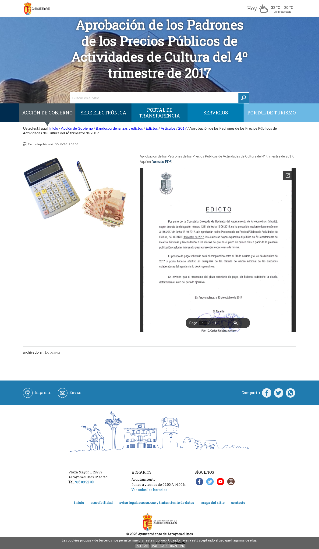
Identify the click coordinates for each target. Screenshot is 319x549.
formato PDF (161, 162)
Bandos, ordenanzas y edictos (119, 128)
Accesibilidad (102, 502)
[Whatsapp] (290, 392)
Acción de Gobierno (47, 113)
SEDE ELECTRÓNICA (103, 113)
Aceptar (142, 546)
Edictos (152, 128)
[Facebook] (266, 392)
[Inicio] (37, 8)
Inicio (53, 128)
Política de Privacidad (168, 546)
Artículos (168, 128)
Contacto (238, 502)
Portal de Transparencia (159, 113)
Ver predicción (282, 11)
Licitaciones (52, 352)
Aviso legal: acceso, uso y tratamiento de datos (156, 502)
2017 (182, 128)
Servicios (215, 113)
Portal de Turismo (271, 113)
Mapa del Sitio (213, 502)
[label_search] (243, 97)
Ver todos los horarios (149, 489)
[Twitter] (278, 392)
